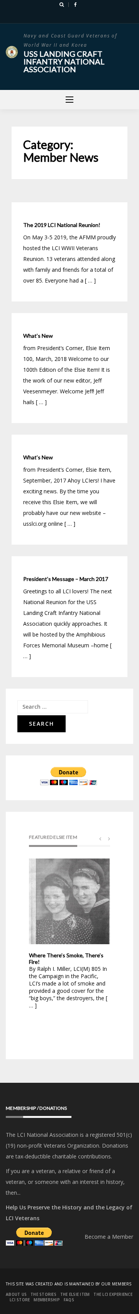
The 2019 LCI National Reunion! (61, 225)
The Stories (43, 1294)
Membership (47, 1299)
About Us (16, 1294)
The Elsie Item (75, 1294)
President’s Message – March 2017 (65, 579)
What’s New (38, 335)
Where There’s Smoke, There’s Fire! (66, 958)
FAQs (69, 1299)
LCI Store (20, 1299)
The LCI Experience (112, 1294)
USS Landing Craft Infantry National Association (64, 61)
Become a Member (109, 1236)
